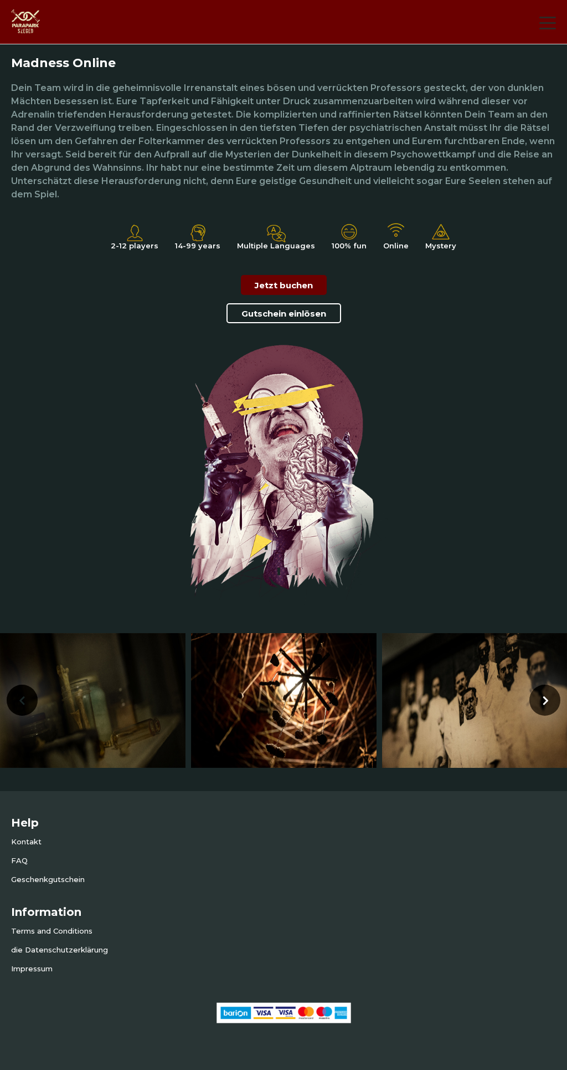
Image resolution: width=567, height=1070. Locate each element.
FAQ (19, 860)
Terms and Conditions (51, 930)
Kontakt (26, 841)
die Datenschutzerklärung (59, 949)
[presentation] (22, 700)
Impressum (32, 968)
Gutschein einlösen (283, 313)
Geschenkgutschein (48, 879)
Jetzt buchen (284, 285)
